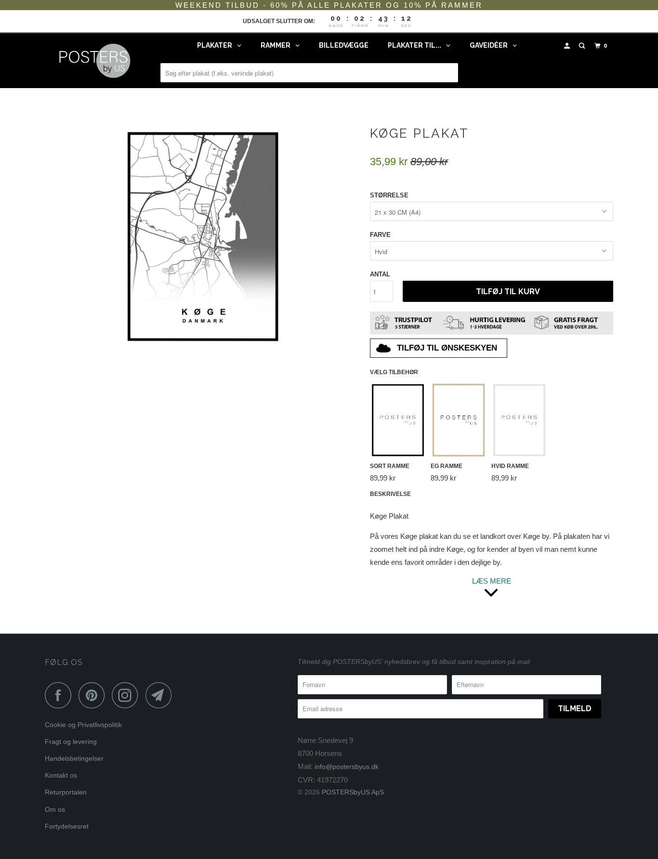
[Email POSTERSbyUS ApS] (161, 695)
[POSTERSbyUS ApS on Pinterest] (94, 695)
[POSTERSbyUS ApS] (94, 60)
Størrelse (389, 195)
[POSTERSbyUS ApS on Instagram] (128, 695)
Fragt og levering (71, 741)
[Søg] (583, 46)
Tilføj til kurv (508, 291)
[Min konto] (568, 46)
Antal (380, 274)
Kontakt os (61, 775)
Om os (55, 809)
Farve (380, 234)
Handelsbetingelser (74, 758)
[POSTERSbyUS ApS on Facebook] (61, 695)
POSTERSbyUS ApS (353, 792)
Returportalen (66, 792)
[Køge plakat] (202, 236)
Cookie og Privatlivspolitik (83, 725)
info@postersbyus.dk (347, 766)
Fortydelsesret (67, 826)
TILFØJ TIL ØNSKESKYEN (447, 347)
